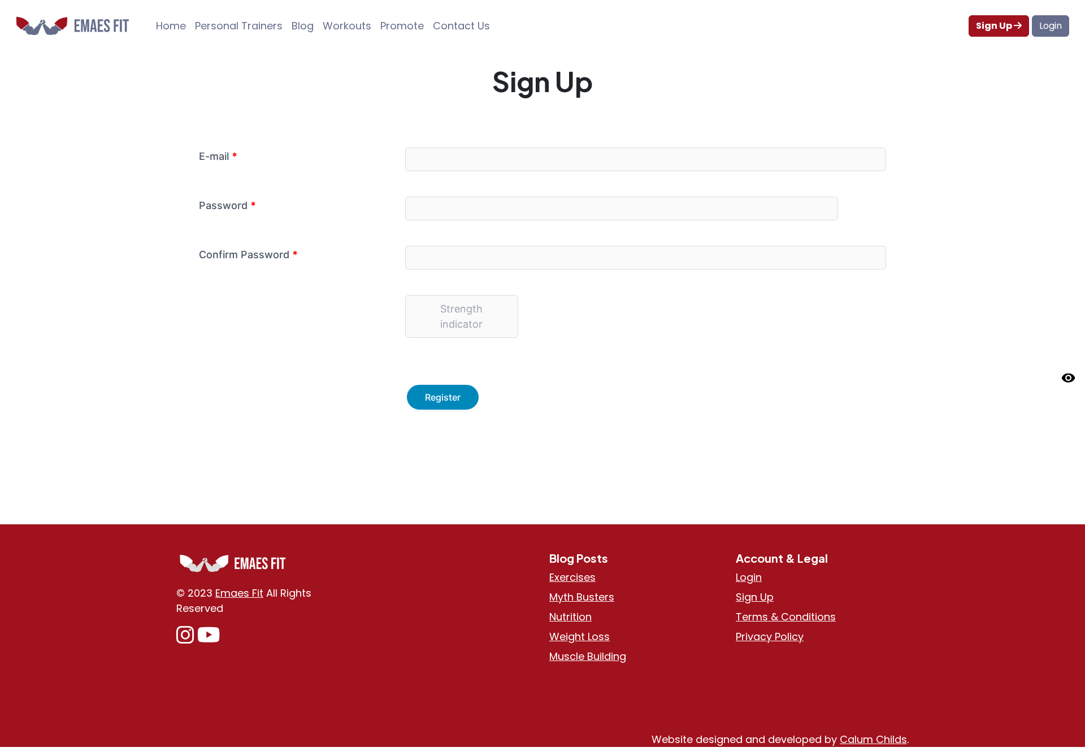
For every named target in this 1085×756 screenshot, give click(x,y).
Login (1050, 25)
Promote (402, 26)
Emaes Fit (239, 593)
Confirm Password (248, 254)
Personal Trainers (239, 26)
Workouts (347, 26)
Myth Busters (581, 597)
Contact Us (461, 26)
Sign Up (995, 25)
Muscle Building (587, 656)
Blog (303, 26)
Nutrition (570, 617)
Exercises (572, 577)
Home (171, 26)
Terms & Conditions (786, 617)
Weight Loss (579, 636)
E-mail (218, 156)
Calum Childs (873, 739)
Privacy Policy (770, 636)
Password (227, 205)
